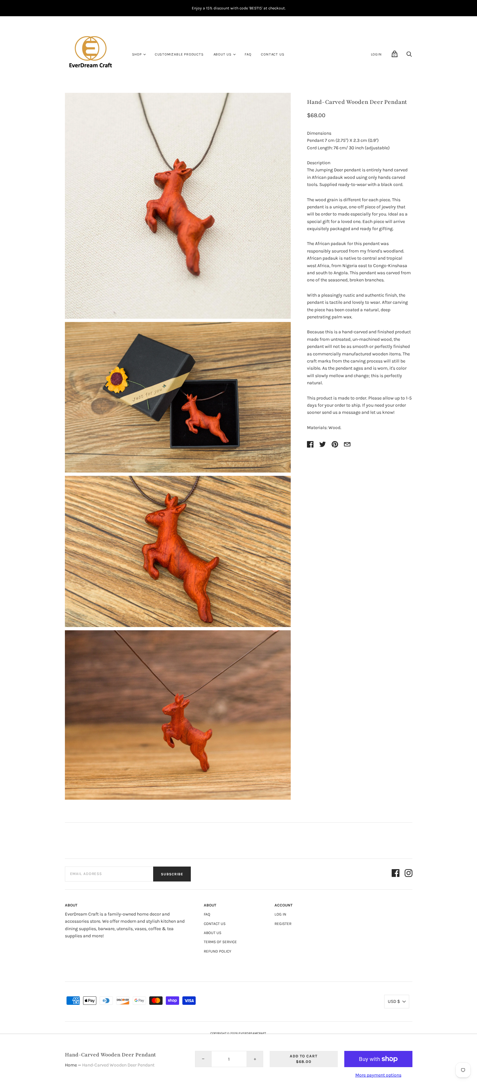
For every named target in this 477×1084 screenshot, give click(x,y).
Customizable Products (179, 54)
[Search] (409, 56)
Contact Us (272, 54)
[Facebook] (395, 874)
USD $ (394, 1001)
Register (283, 923)
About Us (223, 54)
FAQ (248, 54)
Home (71, 1065)
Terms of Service (220, 942)
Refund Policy (217, 951)
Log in (280, 914)
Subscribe (172, 874)
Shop (137, 54)
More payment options (378, 1075)
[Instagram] (408, 874)
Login (376, 54)
